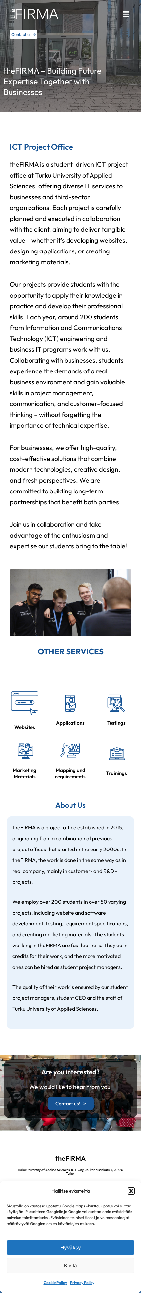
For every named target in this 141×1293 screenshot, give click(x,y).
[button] (131, 1191)
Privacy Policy (82, 1282)
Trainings (116, 773)
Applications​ (70, 723)
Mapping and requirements (70, 773)
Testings (116, 723)
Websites (24, 727)
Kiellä (70, 1265)
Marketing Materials (24, 773)
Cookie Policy (55, 1282)
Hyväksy (70, 1247)
